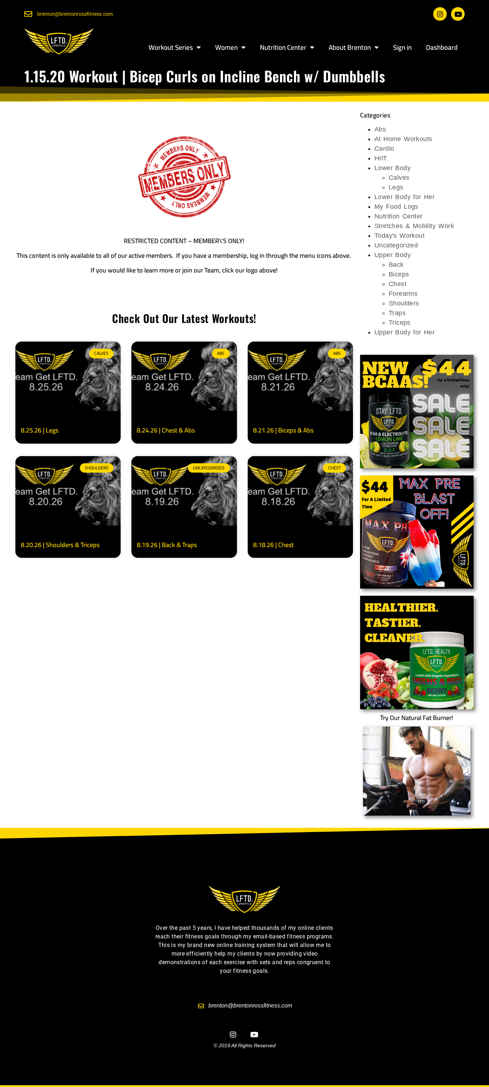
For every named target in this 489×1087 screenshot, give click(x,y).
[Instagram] (440, 14)
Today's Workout (399, 235)
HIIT (380, 158)
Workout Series (171, 47)
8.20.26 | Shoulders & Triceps (60, 545)
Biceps (399, 274)
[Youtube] (458, 14)
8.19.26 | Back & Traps (167, 545)
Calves (399, 177)
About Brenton (350, 47)
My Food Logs (396, 206)
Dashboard (441, 47)
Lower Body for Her (404, 197)
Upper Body (392, 255)
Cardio (384, 148)
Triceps (400, 322)
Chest (397, 284)
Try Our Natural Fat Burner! (416, 718)
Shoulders (404, 303)
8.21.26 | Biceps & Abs (283, 430)
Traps (397, 313)
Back (396, 264)
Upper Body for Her (404, 332)
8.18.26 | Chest (273, 545)
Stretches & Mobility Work (414, 226)
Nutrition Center (283, 47)
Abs (380, 129)
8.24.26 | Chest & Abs (166, 430)
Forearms (403, 293)
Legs (396, 187)
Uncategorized (396, 245)
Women (226, 47)
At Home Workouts (403, 138)
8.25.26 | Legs (39, 430)
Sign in (402, 47)
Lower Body (392, 167)
